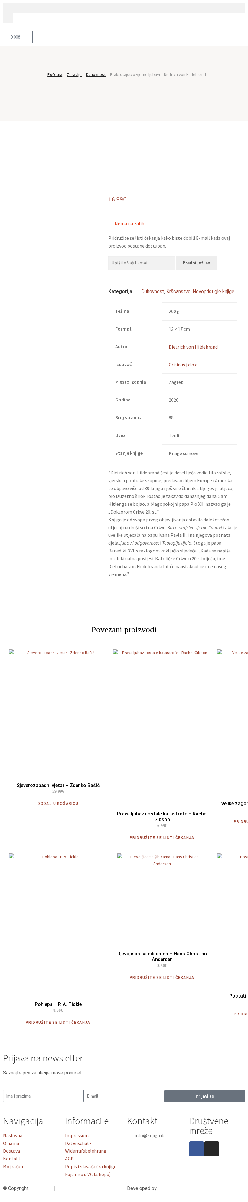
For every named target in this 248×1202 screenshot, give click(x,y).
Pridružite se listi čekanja (162, 838)
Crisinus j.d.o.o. (184, 365)
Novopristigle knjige (213, 291)
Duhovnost (96, 74)
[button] (124, 8)
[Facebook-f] (196, 1148)
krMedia (166, 1188)
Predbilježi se (196, 263)
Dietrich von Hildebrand (193, 347)
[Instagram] (211, 1148)
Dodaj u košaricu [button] (58, 804)
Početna (54, 74)
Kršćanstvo (178, 291)
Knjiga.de (43, 1188)
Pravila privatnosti (76, 1188)
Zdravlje (74, 74)
